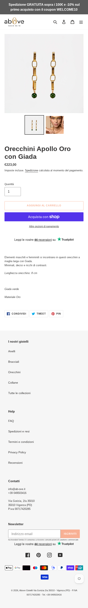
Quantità (9, 184)
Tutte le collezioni (19, 393)
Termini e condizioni (21, 441)
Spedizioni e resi (18, 431)
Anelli (11, 351)
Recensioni (15, 462)
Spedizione (31, 170)
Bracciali (13, 361)
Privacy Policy (17, 452)
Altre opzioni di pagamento (44, 226)
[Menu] (81, 22)
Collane (13, 382)
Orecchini (14, 372)
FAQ (11, 421)
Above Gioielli (26, 590)
